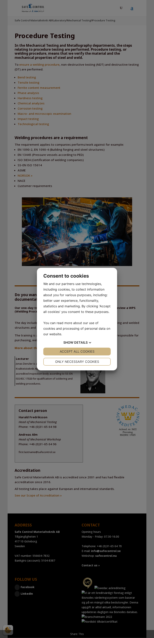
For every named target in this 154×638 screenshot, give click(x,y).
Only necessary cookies (77, 362)
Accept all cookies (77, 351)
